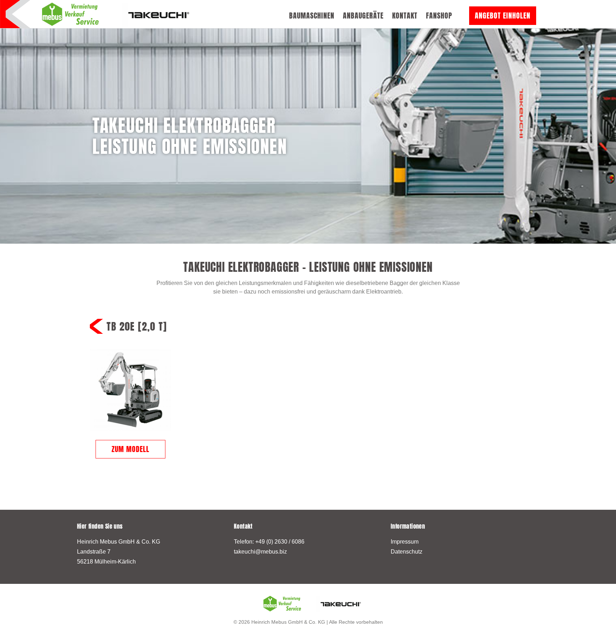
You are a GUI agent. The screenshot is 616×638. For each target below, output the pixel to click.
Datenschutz (406, 552)
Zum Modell (130, 449)
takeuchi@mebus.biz (260, 552)
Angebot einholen (502, 15)
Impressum (405, 542)
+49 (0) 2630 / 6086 (279, 542)
